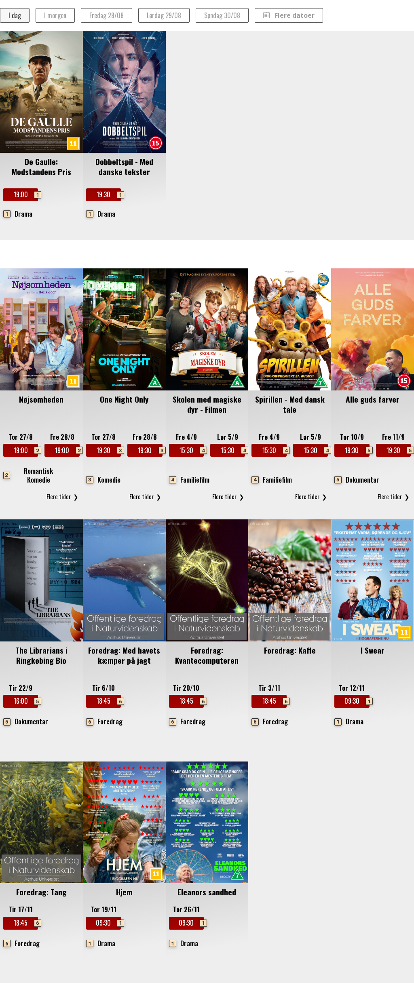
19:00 (26, 194)
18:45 (109, 701)
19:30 (109, 194)
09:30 (356, 701)
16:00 (26, 701)
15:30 (192, 450)
